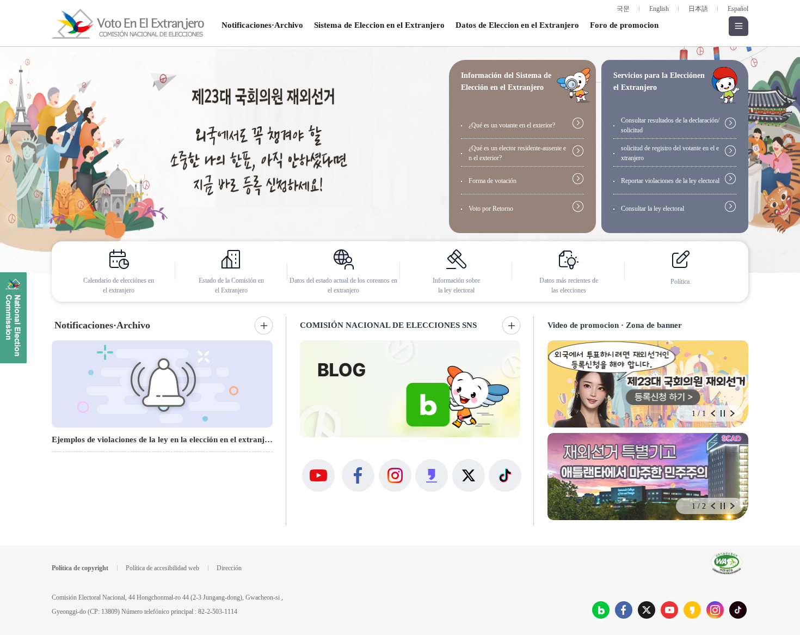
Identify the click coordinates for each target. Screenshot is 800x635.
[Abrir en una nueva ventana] (601, 610)
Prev (713, 413)
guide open (573, 85)
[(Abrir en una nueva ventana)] (410, 388)
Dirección (229, 568)
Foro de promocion (624, 25)
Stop (723, 413)
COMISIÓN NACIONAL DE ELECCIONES (13, 317)
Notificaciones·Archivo (262, 25)
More (264, 325)
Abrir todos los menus (738, 26)
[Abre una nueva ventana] (400, 160)
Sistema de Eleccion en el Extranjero (379, 25)
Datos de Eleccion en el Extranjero (517, 25)
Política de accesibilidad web (162, 568)
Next (732, 413)
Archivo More (511, 325)
